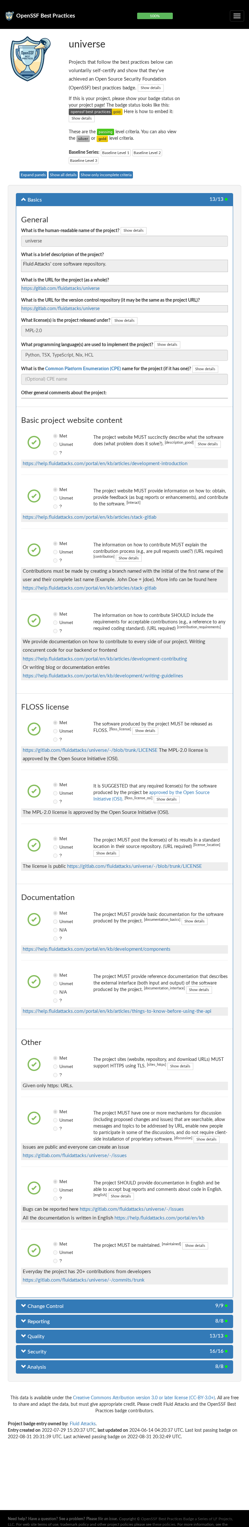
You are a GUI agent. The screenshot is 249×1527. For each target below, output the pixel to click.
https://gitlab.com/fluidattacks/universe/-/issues (75, 1155)
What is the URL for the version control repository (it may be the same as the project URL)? (110, 300)
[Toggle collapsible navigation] (237, 15)
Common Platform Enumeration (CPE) (83, 369)
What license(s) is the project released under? (65, 320)
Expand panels (33, 175)
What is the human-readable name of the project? (70, 230)
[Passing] (105, 132)
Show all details (63, 175)
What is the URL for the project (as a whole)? (65, 280)
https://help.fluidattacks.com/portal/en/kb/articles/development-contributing (105, 659)
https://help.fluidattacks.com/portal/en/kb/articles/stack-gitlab (89, 517)
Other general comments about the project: (64, 393)
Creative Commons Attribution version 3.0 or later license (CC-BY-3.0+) (144, 1398)
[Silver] (83, 138)
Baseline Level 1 (115, 153)
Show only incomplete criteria (106, 175)
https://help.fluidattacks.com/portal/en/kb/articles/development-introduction (105, 463)
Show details (151, 88)
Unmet (61, 444)
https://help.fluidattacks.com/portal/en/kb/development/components (97, 949)
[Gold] (102, 138)
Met (61, 435)
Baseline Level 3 (83, 161)
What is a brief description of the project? (62, 255)
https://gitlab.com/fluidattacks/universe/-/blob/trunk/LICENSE (90, 750)
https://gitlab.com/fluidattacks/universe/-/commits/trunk (84, 1280)
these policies (163, 1524)
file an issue (107, 1519)
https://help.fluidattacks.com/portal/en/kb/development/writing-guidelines (103, 675)
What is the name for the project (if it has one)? (106, 369)
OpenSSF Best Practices (45, 16)
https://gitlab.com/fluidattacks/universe (60, 288)
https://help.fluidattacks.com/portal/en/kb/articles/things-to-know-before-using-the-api (117, 1011)
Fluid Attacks (83, 1424)
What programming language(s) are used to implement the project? (87, 345)
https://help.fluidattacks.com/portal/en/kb (159, 1218)
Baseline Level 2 (147, 153)
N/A (61, 930)
